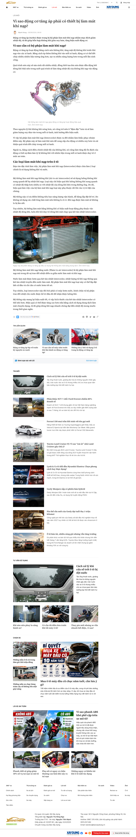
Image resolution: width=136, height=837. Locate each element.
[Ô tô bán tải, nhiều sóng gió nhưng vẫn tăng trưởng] (28, 542)
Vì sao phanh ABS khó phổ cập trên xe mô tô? (87, 715)
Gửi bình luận (91, 361)
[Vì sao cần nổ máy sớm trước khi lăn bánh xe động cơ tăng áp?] (55, 336)
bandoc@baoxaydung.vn (95, 825)
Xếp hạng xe (48, 800)
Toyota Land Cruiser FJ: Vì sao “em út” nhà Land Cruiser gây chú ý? (70, 445)
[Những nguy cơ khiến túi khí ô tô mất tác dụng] (84, 759)
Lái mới (54, 7)
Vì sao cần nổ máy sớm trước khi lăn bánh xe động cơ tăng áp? (55, 350)
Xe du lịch (29, 790)
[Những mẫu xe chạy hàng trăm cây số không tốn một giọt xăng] (25, 673)
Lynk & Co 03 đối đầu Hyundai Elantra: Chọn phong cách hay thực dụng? (72, 467)
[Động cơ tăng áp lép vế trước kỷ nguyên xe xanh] (26, 336)
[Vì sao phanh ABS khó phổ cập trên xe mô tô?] (43, 729)
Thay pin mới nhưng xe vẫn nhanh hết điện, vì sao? (84, 626)
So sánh (46, 795)
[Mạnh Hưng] (15, 32)
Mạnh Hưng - (23, 32)
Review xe (113, 790)
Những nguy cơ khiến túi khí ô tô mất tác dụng (83, 772)
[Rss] (89, 833)
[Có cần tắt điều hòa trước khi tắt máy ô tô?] (55, 613)
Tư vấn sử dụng (20, 561)
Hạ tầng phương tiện (13, 795)
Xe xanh (79, 7)
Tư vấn (112, 800)
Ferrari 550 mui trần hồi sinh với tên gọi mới (68, 421)
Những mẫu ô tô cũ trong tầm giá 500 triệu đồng (24, 661)
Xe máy (29, 800)
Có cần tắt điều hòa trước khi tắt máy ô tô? (54, 626)
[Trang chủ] (7, 7)
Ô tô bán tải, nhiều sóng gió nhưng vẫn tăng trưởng (71, 534)
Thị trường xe (28, 7)
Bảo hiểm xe (66, 7)
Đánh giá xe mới (49, 790)
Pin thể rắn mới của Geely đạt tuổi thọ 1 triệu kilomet (68, 512)
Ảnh (97, 7)
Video (89, 7)
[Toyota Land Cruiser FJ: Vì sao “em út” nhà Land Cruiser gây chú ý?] (28, 452)
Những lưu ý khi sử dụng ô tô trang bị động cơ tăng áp (84, 348)
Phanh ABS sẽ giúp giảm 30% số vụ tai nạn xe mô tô (26, 772)
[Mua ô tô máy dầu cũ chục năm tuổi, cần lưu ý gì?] (69, 660)
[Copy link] (97, 317)
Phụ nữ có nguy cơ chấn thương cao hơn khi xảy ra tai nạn (55, 774)
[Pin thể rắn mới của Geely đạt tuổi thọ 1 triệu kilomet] (28, 519)
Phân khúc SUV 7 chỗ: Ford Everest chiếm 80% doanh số (69, 400)
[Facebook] (82, 833)
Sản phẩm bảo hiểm (85, 790)
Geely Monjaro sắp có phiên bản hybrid (66, 489)
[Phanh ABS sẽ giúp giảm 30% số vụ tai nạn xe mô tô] (26, 759)
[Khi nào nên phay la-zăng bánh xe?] (26, 613)
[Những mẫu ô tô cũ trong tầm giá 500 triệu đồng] (25, 649)
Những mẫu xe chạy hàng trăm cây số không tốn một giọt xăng (25, 686)
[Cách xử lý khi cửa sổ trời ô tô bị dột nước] (28, 384)
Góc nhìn (9, 800)
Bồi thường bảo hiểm (85, 795)
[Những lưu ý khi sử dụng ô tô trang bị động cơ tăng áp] (84, 336)
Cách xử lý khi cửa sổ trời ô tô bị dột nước (67, 376)
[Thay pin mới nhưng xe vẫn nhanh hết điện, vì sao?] (84, 613)
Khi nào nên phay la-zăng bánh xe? (25, 626)
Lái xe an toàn (19, 706)
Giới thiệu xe (114, 795)
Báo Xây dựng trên (25, 317)
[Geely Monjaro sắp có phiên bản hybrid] (28, 497)
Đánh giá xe (42, 7)
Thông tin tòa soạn (100, 833)
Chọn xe (17, 638)
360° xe (16, 7)
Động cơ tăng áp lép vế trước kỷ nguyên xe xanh (25, 348)
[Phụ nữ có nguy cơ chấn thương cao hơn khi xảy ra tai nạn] (55, 759)
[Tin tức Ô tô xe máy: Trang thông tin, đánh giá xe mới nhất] (11, 2)
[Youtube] (86, 833)
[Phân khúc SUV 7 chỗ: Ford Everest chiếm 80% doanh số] (28, 407)
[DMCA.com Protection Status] (11, 824)
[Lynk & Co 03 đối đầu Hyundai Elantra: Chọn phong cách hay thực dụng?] (28, 474)
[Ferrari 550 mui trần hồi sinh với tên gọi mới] (28, 429)
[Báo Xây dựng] (112, 7)
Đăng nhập (126, 2)
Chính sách (10, 790)
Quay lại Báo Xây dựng (122, 833)
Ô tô (126, 790)
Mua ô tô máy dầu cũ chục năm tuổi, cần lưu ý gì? (68, 683)
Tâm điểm (9, 805)
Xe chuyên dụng (32, 795)
